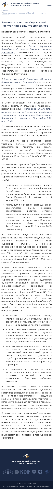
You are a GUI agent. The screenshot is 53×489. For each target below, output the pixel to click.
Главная (4, 10)
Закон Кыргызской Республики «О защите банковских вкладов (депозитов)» (26, 49)
